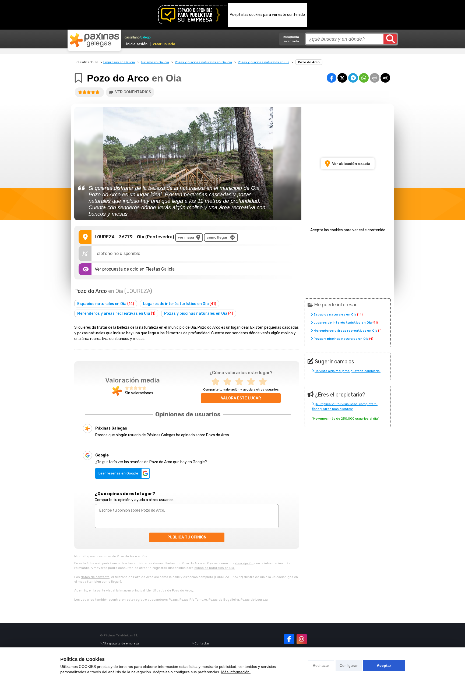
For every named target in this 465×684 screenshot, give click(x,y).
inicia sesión (136, 44)
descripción (244, 563)
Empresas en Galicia (119, 62)
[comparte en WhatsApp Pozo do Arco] (364, 78)
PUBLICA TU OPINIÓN (186, 537)
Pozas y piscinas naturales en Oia (263, 62)
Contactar (202, 643)
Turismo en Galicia (155, 62)
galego (145, 37)
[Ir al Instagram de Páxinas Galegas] (302, 639)
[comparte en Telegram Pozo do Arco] (353, 78)
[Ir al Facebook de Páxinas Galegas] (289, 639)
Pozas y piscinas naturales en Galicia (203, 62)
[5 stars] (264, 382)
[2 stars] (229, 382)
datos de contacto (95, 577)
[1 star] (217, 382)
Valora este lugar (241, 398)
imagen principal (132, 590)
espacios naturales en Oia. (214, 568)
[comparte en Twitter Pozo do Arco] (342, 78)
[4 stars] (253, 382)
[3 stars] (241, 382)
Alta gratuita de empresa (121, 643)
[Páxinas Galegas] (94, 40)
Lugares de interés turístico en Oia (179, 304)
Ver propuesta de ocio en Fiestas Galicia (135, 269)
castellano (132, 37)
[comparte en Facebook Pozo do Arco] (331, 78)
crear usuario (164, 44)
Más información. (236, 672)
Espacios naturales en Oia (105, 304)
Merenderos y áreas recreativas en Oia (116, 313)
